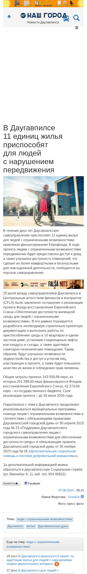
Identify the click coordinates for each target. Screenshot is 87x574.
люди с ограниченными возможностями (44, 519)
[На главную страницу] (9, 16)
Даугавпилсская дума (53, 526)
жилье (30, 526)
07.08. (66, 490)
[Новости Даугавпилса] (43, 15)
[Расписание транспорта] (66, 19)
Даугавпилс (15, 526)
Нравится (9, 483)
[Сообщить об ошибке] (82, 497)
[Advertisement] (43, 77)
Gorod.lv (74, 497)
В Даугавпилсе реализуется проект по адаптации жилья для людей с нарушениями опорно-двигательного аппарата (40, 560)
